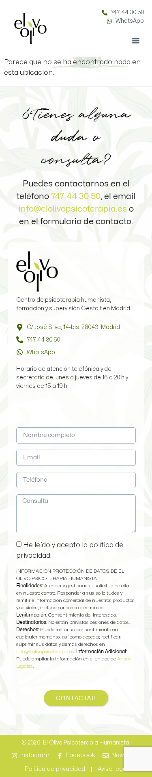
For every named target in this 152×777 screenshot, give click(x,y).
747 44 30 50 (76, 196)
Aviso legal (113, 769)
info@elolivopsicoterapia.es (73, 209)
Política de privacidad (55, 769)
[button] (136, 41)
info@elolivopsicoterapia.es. (46, 651)
